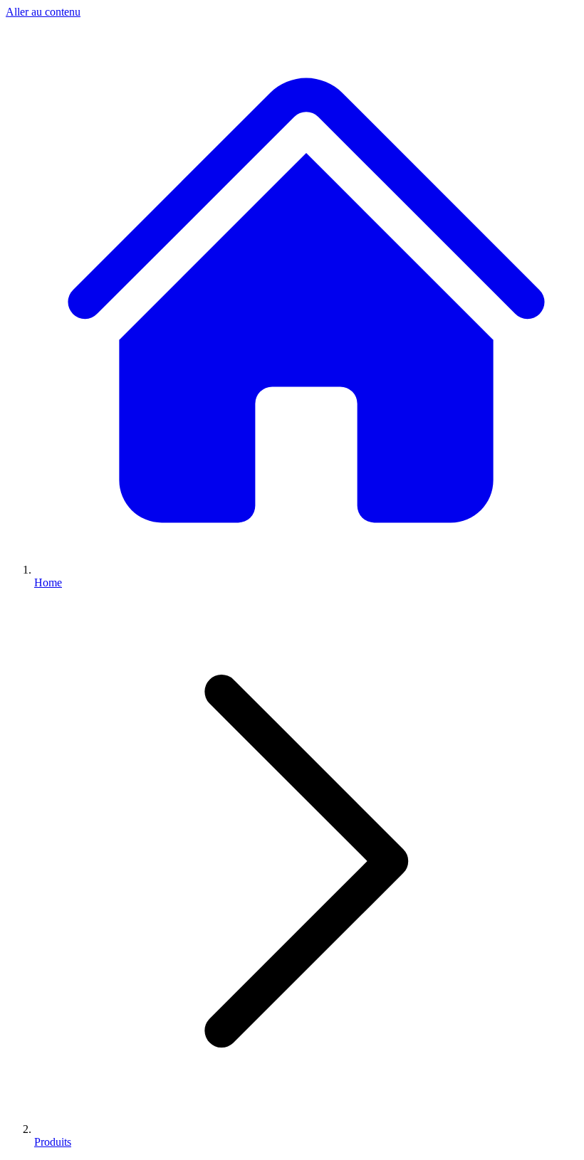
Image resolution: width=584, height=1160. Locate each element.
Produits (52, 1142)
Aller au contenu (43, 12)
